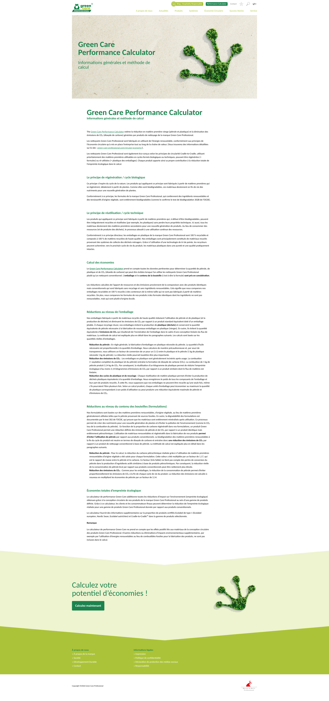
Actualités (163, 10)
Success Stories (237, 10)
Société (77, 657)
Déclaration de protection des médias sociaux (156, 661)
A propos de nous (144, 10)
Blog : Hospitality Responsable (189, 4)
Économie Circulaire (213, 10)
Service (253, 10)
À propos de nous (80, 650)
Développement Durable (85, 661)
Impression (140, 653)
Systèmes (193, 10)
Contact (233, 4)
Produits (179, 10)
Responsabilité (142, 665)
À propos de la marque (84, 653)
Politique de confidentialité (148, 657)
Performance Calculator (217, 4)
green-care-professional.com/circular (114, 147)
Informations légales (143, 650)
